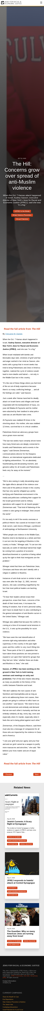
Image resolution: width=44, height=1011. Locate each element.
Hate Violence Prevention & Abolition (14, 1002)
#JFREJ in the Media (22, 211)
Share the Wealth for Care (11, 997)
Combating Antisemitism (10, 1007)
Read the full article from (22, 329)
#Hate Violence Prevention (22, 215)
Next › (37, 774)
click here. (26, 976)
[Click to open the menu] (39, 3)
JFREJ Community (17, 976)
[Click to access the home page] (11, 4)
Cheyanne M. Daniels (13, 334)
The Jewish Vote (8, 1004)
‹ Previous (8, 774)
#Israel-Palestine (22, 219)
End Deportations (8, 999)
